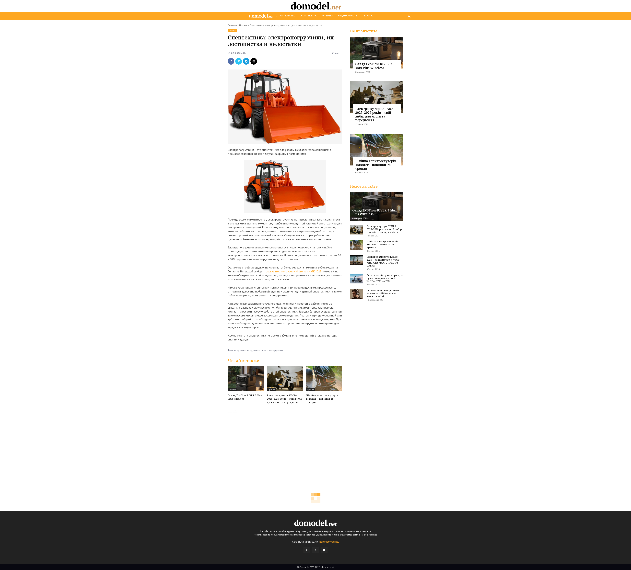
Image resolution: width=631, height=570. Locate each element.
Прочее (243, 25)
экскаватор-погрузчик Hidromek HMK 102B (294, 271)
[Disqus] (285, 461)
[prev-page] (230, 410)
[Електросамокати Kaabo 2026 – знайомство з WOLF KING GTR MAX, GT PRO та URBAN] (356, 260)
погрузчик (240, 350)
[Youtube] (324, 550)
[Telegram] (246, 61)
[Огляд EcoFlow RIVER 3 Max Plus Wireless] (246, 378)
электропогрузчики (272, 350)
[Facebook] (231, 61)
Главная (232, 25)
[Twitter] (238, 61)
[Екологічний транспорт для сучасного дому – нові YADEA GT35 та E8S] (356, 279)
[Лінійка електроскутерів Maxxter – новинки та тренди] (324, 378)
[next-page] (235, 410)
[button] (409, 16)
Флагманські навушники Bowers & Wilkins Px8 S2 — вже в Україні (383, 293)
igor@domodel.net (329, 541)
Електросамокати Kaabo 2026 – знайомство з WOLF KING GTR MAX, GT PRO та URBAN (383, 261)
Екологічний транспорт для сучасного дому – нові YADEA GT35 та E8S (385, 278)
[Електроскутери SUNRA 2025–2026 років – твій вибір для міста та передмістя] (285, 378)
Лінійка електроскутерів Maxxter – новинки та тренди (322, 399)
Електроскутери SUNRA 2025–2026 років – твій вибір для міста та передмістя (284, 399)
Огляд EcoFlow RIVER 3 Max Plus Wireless (373, 66)
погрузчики (253, 350)
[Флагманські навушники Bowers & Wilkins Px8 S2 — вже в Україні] (356, 294)
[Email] (253, 61)
